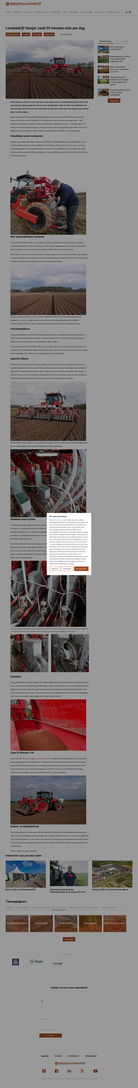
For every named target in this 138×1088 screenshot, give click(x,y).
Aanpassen (54, 569)
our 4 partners (59, 520)
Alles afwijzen (67, 569)
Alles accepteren (81, 569)
